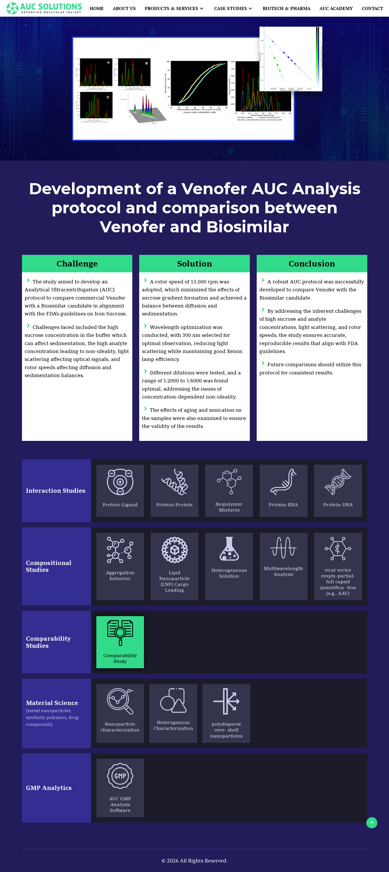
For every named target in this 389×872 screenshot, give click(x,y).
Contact (372, 8)
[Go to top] (371, 822)
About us (124, 8)
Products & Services (171, 8)
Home (97, 8)
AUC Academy (336, 8)
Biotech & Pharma (286, 8)
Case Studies (230, 8)
